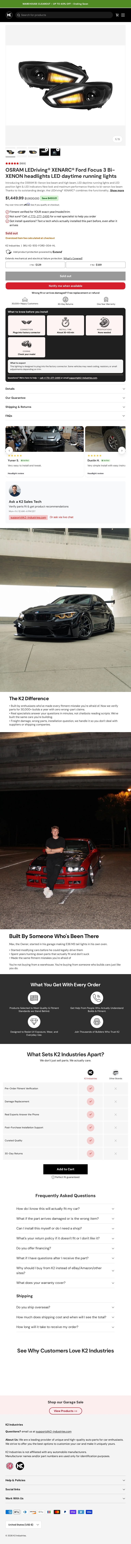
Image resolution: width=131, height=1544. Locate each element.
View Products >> (65, 1411)
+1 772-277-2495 (38, 216)
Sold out (65, 276)
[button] (117, 15)
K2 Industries (12, 245)
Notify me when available (65, 286)
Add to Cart (65, 1169)
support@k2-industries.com (83, 378)
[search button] (17, 15)
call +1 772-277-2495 (50, 378)
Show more (117, 190)
